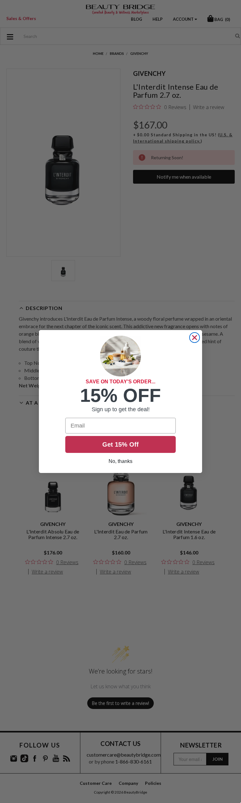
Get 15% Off (120, 444)
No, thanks (120, 461)
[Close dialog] (195, 338)
